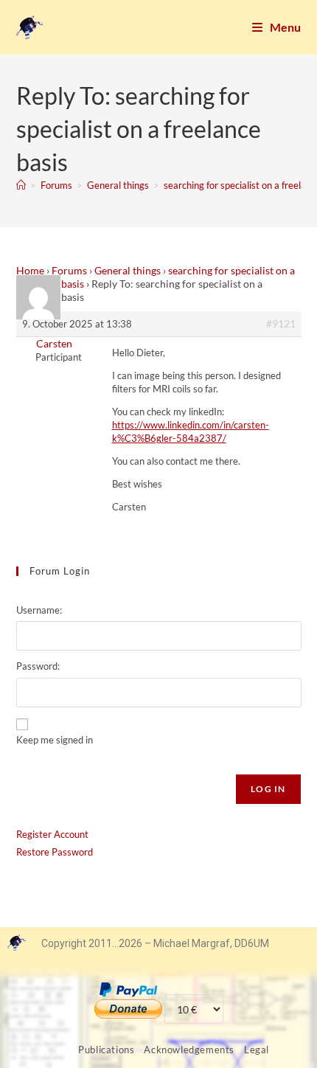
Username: (39, 610)
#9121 (281, 323)
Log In (268, 788)
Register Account (52, 834)
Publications (106, 1049)
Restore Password (54, 852)
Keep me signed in (54, 740)
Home (30, 270)
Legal (256, 1049)
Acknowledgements (189, 1049)
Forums (69, 270)
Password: (38, 666)
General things (127, 270)
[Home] (21, 185)
